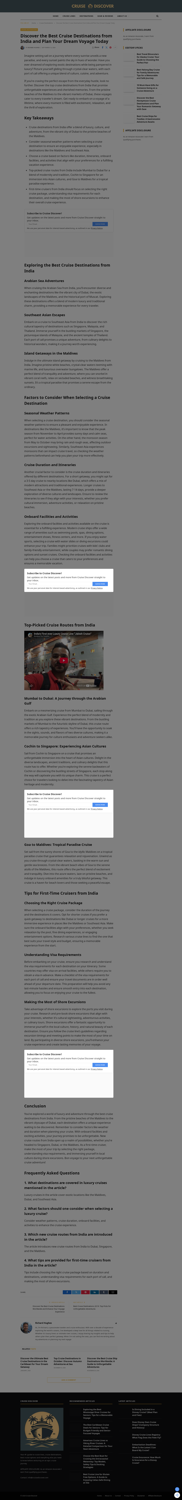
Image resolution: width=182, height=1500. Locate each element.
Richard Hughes (34, 47)
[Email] (11, 87)
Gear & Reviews (105, 16)
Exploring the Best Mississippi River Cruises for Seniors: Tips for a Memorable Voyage (97, 1413)
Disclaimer (141, 1496)
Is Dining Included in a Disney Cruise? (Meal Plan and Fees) (144, 1412)
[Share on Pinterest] (110, 47)
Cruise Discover (31, 1496)
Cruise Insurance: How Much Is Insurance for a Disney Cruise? (146, 1460)
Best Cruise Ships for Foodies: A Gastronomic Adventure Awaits (148, 119)
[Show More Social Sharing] (115, 47)
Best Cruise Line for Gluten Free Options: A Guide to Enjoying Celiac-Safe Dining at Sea (96, 1478)
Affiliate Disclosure (155, 1496)
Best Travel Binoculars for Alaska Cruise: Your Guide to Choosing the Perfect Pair (148, 58)
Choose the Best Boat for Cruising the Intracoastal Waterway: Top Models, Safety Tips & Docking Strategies (95, 1462)
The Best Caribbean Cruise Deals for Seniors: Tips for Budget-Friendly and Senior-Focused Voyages (97, 1429)
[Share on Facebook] (102, 47)
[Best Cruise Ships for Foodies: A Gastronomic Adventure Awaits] (129, 119)
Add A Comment (69, 1380)
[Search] (157, 16)
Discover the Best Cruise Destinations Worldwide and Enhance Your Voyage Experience (49, 1309)
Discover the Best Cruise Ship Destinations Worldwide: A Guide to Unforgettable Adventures (102, 1362)
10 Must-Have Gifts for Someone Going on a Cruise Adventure (148, 88)
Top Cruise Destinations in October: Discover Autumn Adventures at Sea (68, 1361)
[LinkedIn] (11, 74)
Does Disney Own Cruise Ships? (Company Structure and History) (145, 1425)
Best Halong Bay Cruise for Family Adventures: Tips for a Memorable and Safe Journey (148, 74)
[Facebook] (11, 61)
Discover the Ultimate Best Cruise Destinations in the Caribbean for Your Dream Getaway (34, 1362)
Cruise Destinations (29, 30)
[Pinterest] (11, 80)
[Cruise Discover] (91, 6)
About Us (122, 16)
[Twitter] (11, 68)
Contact (118, 1496)
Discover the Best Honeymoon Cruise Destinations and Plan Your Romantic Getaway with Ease (149, 104)
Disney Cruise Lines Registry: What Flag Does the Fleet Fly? (146, 1436)
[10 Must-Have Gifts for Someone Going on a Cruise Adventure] (129, 88)
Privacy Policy (129, 1496)
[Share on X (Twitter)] (106, 47)
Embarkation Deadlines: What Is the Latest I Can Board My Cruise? (144, 1447)
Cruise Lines (69, 16)
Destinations (86, 16)
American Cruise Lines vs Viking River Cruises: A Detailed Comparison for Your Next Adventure (97, 1444)
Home (56, 16)
